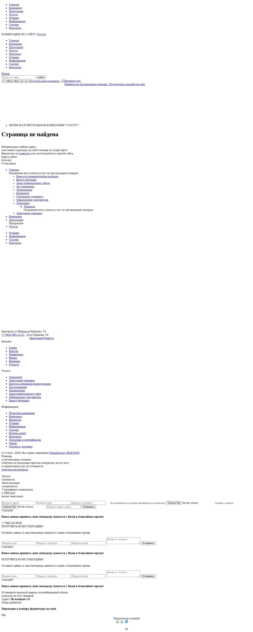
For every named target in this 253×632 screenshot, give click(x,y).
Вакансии (15, 419)
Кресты (13, 351)
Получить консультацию (44, 81)
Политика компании (22, 413)
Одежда (14, 364)
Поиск (5, 73)
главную (24, 153)
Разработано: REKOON (64, 452)
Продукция (16, 11)
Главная (14, 4)
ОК (28, 599)
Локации (29, 206)
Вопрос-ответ (17, 433)
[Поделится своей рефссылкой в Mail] (130, 621)
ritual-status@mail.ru (41, 338)
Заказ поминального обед (25, 393)
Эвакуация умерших (29, 213)
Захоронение (24, 189)
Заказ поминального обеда (33, 183)
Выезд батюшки (26, 179)
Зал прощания (25, 186)
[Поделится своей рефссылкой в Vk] (135, 621)
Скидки (14, 24)
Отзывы (14, 17)
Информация (17, 21)
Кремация (22, 193)
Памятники (16, 354)
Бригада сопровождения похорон (37, 176)
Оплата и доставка (20, 446)
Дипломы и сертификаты (25, 439)
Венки (13, 357)
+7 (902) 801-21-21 (14, 81)
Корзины (14, 361)
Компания (15, 7)
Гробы (13, 347)
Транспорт (23, 203)
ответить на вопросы (14, 469)
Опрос (13, 443)
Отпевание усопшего (29, 196)
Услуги (13, 14)
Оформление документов (32, 199)
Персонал (15, 53)
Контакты (15, 28)
